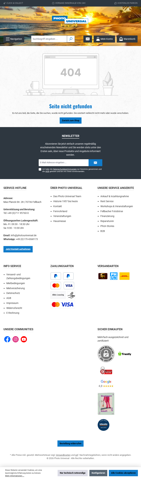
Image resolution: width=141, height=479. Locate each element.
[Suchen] (71, 38)
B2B (102, 231)
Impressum (12, 303)
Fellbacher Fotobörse (111, 211)
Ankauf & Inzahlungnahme (114, 196)
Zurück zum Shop (70, 120)
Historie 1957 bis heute (65, 201)
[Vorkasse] (71, 295)
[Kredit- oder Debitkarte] (62, 285)
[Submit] (95, 162)
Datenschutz (13, 293)
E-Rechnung (12, 312)
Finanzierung (107, 216)
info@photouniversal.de (23, 235)
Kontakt (57, 206)
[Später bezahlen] (68, 276)
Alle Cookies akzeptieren (123, 473)
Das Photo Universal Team (67, 196)
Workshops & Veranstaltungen (116, 206)
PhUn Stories (107, 226)
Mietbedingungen (15, 283)
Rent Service (106, 201)
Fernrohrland (60, 211)
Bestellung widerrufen (70, 443)
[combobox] (49, 38)
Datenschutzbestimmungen (65, 169)
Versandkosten (63, 455)
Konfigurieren (98, 473)
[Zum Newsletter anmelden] (87, 39)
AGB (47, 171)
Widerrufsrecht (14, 308)
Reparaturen (107, 221)
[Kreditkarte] (62, 304)
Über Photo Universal (66, 188)
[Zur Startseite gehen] (70, 23)
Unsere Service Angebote (115, 188)
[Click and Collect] (114, 276)
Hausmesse (59, 221)
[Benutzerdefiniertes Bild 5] (106, 404)
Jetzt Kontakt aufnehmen (18, 249)
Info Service (12, 266)
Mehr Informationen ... (14, 476)
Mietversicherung (15, 288)
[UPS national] (102, 276)
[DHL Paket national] (124, 276)
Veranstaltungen (62, 216)
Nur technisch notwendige (72, 473)
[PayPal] (55, 276)
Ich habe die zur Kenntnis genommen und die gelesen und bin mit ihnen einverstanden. (72, 170)
